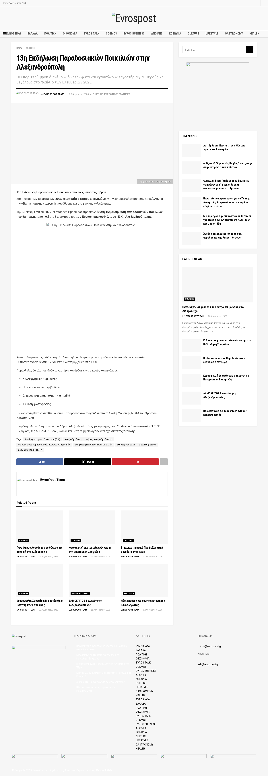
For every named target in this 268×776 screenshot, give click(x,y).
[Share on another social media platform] (164, 461)
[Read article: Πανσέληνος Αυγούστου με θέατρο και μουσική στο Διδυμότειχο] (39, 527)
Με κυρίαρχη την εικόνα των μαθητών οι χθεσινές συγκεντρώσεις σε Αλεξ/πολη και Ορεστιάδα (227, 219)
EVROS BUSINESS (134, 33)
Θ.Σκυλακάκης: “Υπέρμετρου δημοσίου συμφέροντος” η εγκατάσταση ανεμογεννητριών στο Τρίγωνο (226, 184)
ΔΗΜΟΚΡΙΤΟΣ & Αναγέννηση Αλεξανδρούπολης (100, 681)
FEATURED (124, 94)
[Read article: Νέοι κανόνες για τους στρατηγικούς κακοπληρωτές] (144, 580)
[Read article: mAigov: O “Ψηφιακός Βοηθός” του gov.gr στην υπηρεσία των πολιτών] (191, 168)
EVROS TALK (91, 33)
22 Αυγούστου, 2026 (100, 610)
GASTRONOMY (234, 33)
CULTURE (193, 33)
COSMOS (111, 33)
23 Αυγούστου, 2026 (48, 610)
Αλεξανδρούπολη (73, 439)
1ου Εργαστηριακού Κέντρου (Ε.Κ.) (42, 439)
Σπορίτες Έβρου (147, 444)
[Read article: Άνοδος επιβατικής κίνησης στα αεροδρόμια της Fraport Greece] (191, 238)
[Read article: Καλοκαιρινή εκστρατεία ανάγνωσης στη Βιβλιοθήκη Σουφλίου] (92, 527)
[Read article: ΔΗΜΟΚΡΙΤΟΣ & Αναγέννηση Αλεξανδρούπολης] (92, 580)
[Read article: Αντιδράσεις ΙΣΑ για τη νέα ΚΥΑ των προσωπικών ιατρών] (191, 150)
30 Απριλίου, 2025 (79, 94)
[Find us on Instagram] (257, 3)
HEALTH (254, 33)
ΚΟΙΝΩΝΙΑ (175, 33)
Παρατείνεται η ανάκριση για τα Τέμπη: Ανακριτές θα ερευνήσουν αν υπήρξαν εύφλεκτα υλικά (226, 202)
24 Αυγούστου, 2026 (48, 557)
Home (19, 48)
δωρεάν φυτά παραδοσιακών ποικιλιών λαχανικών (44, 444)
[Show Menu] (4, 33)
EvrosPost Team (53, 94)
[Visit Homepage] (134, 18)
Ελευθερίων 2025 (126, 444)
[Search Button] (264, 3)
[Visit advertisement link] (218, 93)
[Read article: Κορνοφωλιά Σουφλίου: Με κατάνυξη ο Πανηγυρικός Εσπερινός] (39, 580)
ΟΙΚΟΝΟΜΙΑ (70, 33)
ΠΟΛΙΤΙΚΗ (50, 33)
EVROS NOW (13, 33)
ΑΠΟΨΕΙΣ (156, 33)
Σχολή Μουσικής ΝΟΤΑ (30, 450)
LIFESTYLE (211, 33)
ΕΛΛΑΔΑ (33, 33)
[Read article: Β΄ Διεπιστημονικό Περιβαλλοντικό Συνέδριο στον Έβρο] (144, 527)
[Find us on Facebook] (253, 3)
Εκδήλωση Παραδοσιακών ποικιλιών (93, 444)
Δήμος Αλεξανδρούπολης (99, 439)
